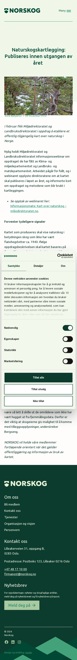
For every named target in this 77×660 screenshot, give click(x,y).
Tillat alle (38, 377)
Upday (28, 652)
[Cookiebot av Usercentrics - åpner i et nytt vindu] (57, 256)
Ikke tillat (38, 400)
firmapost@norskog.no (20, 574)
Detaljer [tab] (39, 265)
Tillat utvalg (38, 389)
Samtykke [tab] (14, 265)
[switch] (68, 339)
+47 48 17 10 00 (15, 569)
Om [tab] (63, 265)
